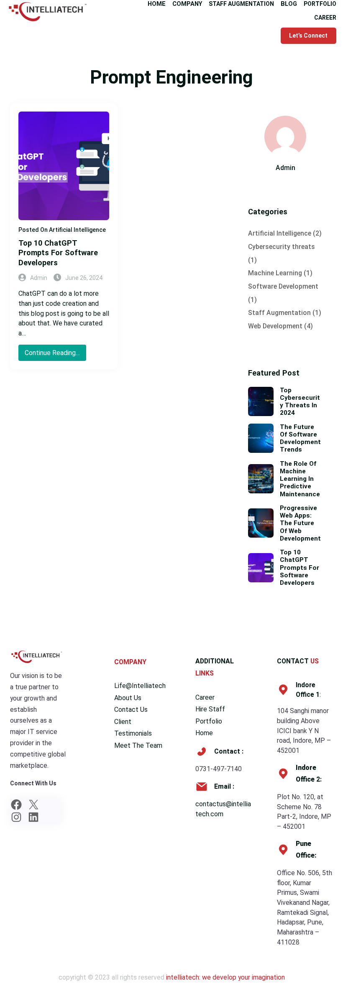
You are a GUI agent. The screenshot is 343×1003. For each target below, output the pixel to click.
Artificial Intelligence (77, 229)
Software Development (283, 286)
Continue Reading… (55, 354)
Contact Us (131, 710)
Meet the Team (138, 745)
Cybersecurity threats (281, 247)
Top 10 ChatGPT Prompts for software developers (58, 253)
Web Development (275, 326)
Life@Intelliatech (140, 686)
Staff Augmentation (279, 313)
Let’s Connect (308, 35)
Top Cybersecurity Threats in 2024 (300, 401)
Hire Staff (210, 709)
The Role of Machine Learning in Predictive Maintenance (300, 479)
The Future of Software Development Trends (300, 438)
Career (205, 697)
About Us (127, 698)
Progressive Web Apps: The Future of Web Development (300, 523)
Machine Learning (275, 273)
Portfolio (208, 721)
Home (204, 733)
